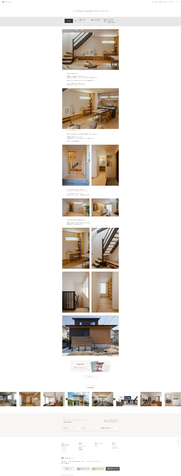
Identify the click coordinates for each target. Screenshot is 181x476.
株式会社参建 (7, 2)
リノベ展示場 (63, 449)
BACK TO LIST (90, 376)
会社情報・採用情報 (115, 447)
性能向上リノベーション (99, 443)
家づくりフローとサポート (83, 446)
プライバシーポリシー (64, 451)
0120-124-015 (114, 420)
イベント (62, 443)
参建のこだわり (81, 444)
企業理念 (113, 444)
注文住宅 (67, 24)
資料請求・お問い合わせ (164, 1)
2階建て (84, 24)
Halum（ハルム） (64, 447)
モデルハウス (172, 1)
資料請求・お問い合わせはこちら (79, 367)
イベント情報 (155, 1)
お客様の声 (81, 449)
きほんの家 (71, 24)
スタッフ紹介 (114, 446)
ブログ (96, 444)
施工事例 (80, 447)
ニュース (96, 446)
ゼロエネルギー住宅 (78, 24)
